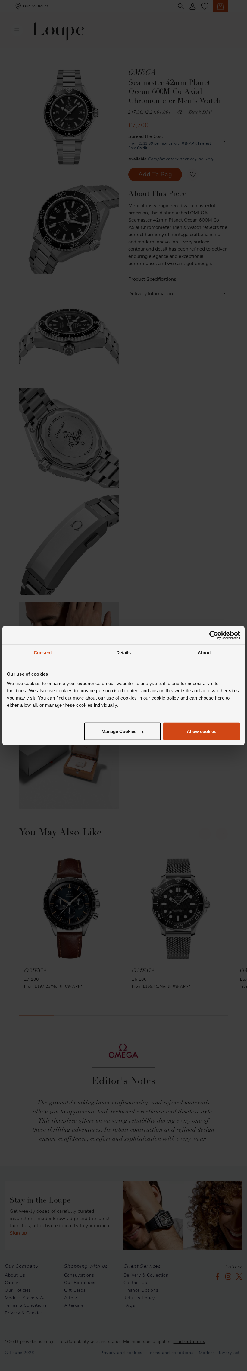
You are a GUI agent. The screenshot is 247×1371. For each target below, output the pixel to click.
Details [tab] (123, 652)
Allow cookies (201, 731)
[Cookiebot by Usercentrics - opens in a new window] (213, 634)
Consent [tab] (43, 652)
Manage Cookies (119, 731)
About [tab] (204, 652)
